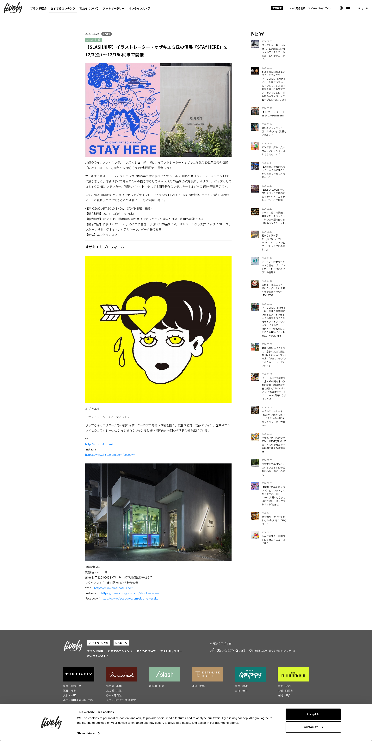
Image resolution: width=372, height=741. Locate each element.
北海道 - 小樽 (114, 686)
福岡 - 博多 (69, 690)
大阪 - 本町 (69, 695)
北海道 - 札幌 (114, 690)
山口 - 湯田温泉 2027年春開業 (78, 702)
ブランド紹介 (38, 8)
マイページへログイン (320, 8)
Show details (86, 733)
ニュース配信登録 (296, 8)
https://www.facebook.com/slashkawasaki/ (129, 598)
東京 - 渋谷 (241, 690)
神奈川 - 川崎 (156, 686)
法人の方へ (121, 642)
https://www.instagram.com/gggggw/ (110, 454)
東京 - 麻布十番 (72, 686)
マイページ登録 (100, 642)
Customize (311, 726)
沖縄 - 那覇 (198, 686)
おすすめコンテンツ (63, 8)
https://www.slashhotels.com (113, 588)
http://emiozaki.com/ (99, 444)
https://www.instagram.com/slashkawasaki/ (130, 593)
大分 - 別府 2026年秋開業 (121, 700)
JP (358, 8)
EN (367, 8)
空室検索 (277, 8)
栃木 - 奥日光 (114, 695)
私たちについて (88, 8)
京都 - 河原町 (285, 690)
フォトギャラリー (113, 8)
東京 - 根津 (241, 686)
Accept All (313, 714)
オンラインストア (139, 8)
